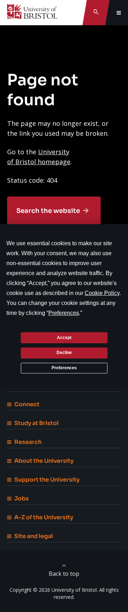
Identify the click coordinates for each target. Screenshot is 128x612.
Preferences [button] (63, 313)
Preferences (64, 367)
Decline (64, 352)
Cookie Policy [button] (102, 293)
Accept (64, 337)
